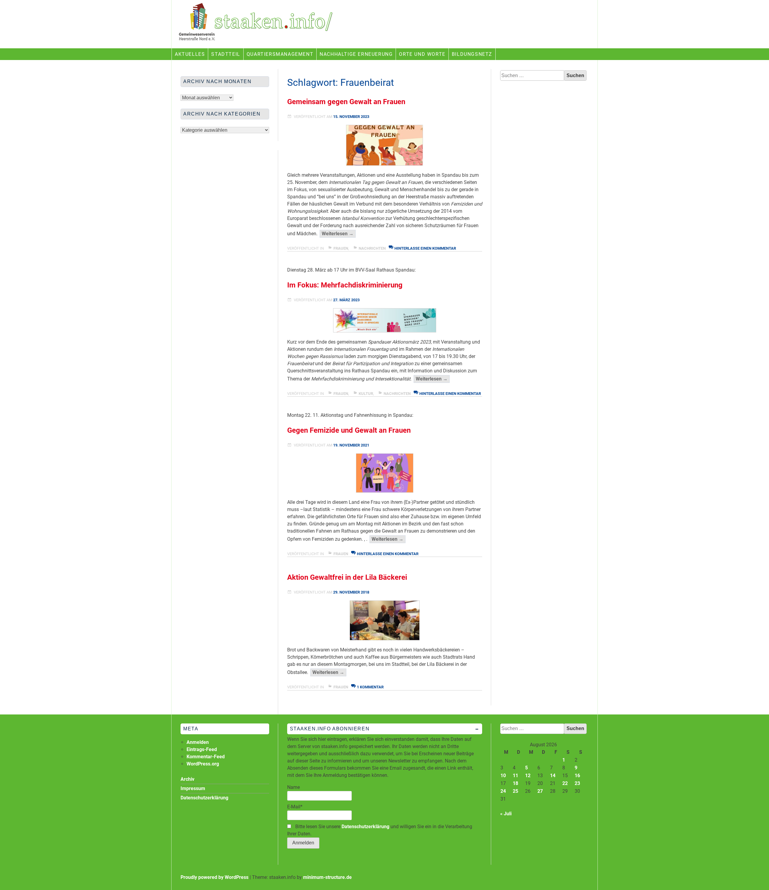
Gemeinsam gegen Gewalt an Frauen (346, 102)
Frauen (340, 248)
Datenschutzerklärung (365, 826)
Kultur (366, 393)
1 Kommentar (370, 687)
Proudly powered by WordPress (214, 877)
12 (527, 775)
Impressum (193, 788)
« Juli (506, 813)
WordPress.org (203, 764)
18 (515, 783)
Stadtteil (225, 54)
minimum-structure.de (327, 877)
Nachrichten (372, 248)
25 (515, 791)
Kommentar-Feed (206, 756)
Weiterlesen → (339, 234)
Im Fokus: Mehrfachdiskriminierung (345, 285)
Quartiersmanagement (280, 54)
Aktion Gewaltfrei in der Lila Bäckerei (347, 577)
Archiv (187, 779)
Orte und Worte (422, 54)
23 (577, 783)
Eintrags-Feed (202, 749)
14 (552, 775)
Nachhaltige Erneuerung (356, 54)
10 (503, 775)
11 (515, 775)
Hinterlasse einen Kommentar (425, 248)
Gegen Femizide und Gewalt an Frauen (349, 430)
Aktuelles (190, 54)
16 (577, 775)
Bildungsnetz (472, 54)
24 (503, 791)
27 (540, 791)
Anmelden (198, 742)
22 (565, 783)
